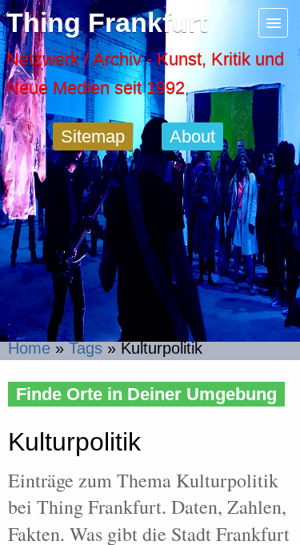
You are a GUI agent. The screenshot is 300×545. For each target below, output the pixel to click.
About (192, 136)
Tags (85, 348)
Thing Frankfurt (106, 23)
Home (29, 348)
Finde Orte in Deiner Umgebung (146, 394)
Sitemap (93, 136)
